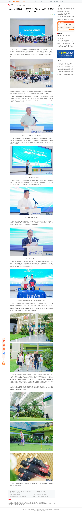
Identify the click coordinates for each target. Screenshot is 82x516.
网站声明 (32, 509)
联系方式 (29, 509)
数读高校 (60, 33)
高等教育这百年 (60, 38)
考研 (44, 1)
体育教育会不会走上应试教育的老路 (39, 491)
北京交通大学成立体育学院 (62, 14)
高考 (41, 1)
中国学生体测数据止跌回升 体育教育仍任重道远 (17, 496)
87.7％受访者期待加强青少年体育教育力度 (40, 494)
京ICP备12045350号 (45, 509)
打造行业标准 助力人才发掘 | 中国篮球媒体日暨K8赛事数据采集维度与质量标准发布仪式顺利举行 (26, 491)
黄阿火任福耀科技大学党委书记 (63, 11)
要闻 (35, 1)
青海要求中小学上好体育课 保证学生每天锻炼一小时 (42, 496)
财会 (54, 1)
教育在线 (9, 1)
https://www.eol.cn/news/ (21, 15)
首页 (17, 5)
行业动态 (28, 5)
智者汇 (59, 61)
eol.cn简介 (25, 509)
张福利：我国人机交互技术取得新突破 (64, 64)
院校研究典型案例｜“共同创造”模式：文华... (65, 63)
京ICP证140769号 (38, 509)
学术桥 (51, 1)
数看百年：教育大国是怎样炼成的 (64, 40)
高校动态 (60, 6)
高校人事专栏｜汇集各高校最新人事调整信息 (66, 8)
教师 (47, 1)
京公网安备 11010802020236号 (54, 509)
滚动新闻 (24, 5)
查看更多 (3, 357)
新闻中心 (20, 5)
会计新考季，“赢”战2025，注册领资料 (64, 35)
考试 (38, 1)
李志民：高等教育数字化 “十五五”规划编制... (66, 69)
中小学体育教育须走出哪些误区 (14, 494)
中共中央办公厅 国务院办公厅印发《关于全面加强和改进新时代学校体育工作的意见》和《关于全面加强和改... (52, 492)
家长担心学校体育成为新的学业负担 (15, 492)
